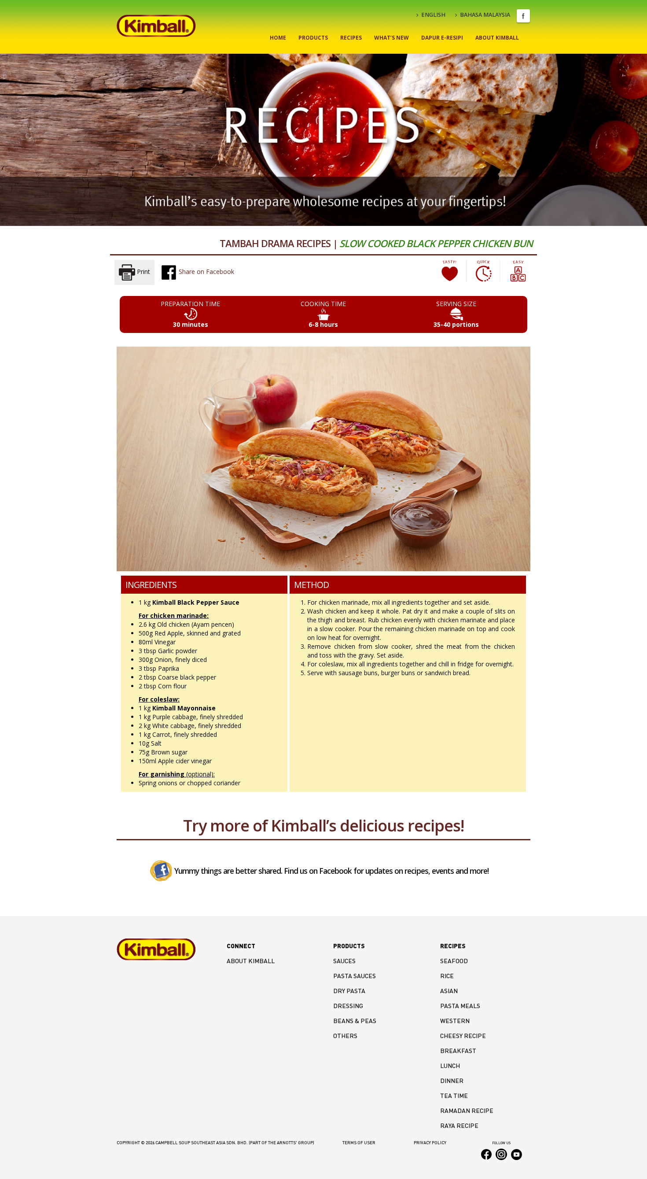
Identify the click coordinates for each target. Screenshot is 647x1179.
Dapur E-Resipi (442, 37)
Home (278, 37)
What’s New (391, 37)
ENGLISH (433, 14)
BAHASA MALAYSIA (485, 14)
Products (313, 37)
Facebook (523, 15)
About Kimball (497, 37)
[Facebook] (161, 870)
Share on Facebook (205, 271)
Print (142, 271)
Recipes (351, 37)
